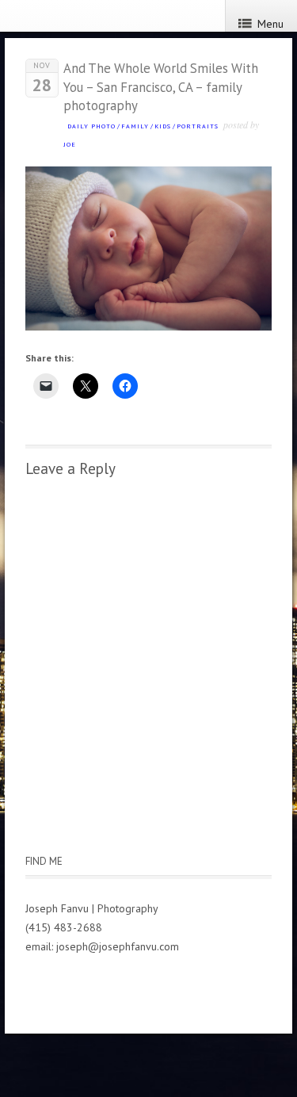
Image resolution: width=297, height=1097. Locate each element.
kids (162, 126)
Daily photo (91, 126)
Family (135, 126)
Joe (69, 144)
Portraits (198, 126)
